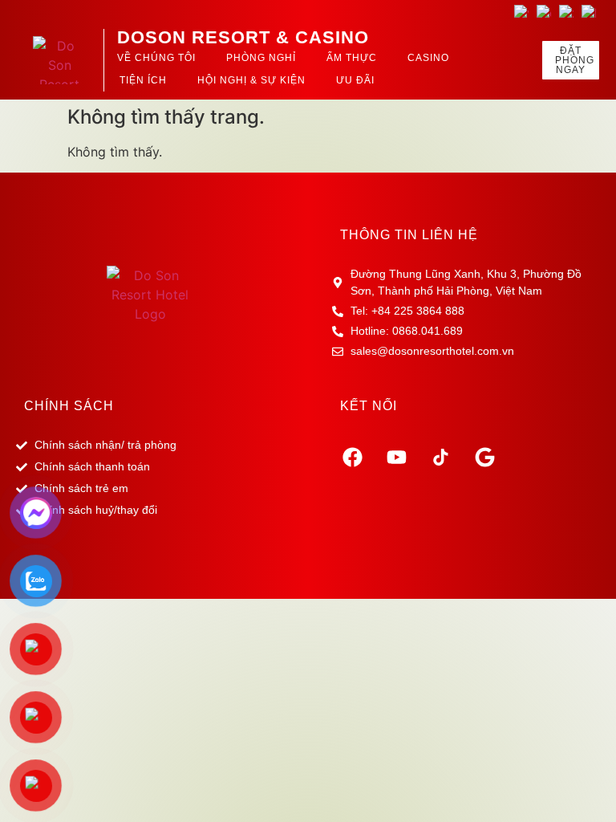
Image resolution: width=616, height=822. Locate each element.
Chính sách (69, 406)
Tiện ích (143, 80)
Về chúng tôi (156, 57)
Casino (428, 57)
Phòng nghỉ (261, 57)
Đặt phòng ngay (574, 60)
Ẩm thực (351, 57)
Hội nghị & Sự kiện (251, 80)
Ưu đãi (355, 80)
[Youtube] (396, 457)
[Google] (484, 457)
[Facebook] (352, 457)
